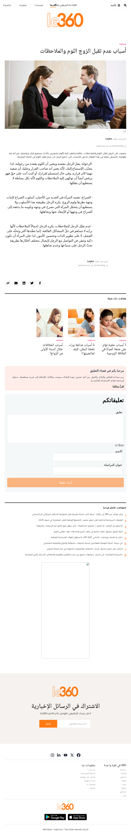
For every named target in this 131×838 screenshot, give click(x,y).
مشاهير (123, 792)
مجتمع (123, 777)
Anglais (23, 5)
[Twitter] (72, 755)
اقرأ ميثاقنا (118, 386)
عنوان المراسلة (113, 464)
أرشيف (92, 788)
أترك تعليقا (65, 482)
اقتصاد (123, 773)
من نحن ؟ (91, 770)
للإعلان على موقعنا (87, 777)
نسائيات (122, 44)
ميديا (124, 784)
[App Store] (77, 816)
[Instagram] (52, 755)
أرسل (48, 723)
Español (7, 5)
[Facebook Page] (79, 755)
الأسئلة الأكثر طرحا (88, 773)
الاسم (119, 451)
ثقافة (124, 781)
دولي (124, 795)
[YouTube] (65, 755)
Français (39, 5)
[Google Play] (55, 816)
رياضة (123, 788)
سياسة (123, 770)
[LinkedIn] (59, 755)
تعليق (119, 412)
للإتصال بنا (91, 784)
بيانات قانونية (90, 781)
